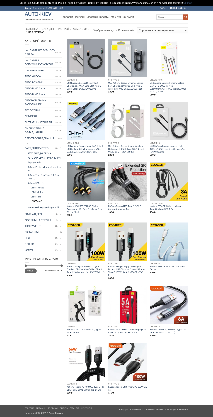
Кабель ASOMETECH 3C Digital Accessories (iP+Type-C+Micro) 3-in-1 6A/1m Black (85, 209)
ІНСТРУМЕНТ (33, 226)
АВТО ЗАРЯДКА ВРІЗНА (39, 153)
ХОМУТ (29, 250)
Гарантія (116, 17)
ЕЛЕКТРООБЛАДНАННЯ (39, 138)
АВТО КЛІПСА (33, 76)
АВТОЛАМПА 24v (35, 94)
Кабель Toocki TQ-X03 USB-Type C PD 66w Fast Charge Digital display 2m (85, 388)
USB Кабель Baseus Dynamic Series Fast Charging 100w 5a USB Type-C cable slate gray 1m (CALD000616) (125, 85)
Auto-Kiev (38, 14)
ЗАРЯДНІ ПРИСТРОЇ (55, 28)
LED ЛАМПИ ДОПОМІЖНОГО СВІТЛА (39, 62)
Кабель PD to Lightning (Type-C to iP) (44, 169)
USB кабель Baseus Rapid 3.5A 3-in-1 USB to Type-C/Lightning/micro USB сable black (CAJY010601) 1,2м (85, 149)
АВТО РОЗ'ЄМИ (34, 82)
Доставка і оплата (98, 17)
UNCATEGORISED (35, 70)
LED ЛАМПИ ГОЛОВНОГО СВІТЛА (40, 52)
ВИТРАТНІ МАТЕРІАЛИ (38, 122)
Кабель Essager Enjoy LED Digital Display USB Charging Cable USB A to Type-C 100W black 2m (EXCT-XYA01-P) (126, 270)
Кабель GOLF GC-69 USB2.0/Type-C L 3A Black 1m (85, 331)
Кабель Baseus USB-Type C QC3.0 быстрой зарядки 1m (124, 207)
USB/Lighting (37, 192)
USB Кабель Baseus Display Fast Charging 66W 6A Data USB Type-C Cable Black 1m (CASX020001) (84, 85)
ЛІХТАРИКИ (32, 232)
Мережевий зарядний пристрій (43, 207)
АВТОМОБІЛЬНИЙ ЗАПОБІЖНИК (35, 102)
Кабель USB (81, 28)
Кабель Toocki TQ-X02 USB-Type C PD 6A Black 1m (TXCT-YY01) (168, 331)
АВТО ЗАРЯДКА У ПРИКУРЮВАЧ (44, 157)
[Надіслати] (185, 17)
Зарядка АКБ (34, 162)
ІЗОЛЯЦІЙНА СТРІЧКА (38, 220)
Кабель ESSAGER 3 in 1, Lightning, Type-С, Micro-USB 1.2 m (166, 207)
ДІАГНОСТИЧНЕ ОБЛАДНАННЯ (34, 130)
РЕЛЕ (28, 237)
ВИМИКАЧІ (31, 116)
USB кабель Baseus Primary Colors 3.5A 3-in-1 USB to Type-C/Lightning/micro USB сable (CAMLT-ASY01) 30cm (168, 87)
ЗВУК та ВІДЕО (33, 214)
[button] (163, 8)
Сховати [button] (188, 2)
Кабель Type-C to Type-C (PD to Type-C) (43, 177)
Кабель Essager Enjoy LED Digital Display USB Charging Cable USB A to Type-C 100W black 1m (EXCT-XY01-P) (85, 269)
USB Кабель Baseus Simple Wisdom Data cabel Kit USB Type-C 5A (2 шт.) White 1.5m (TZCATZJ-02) (126, 149)
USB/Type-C (36, 201)
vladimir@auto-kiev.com (176, 409)
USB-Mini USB (37, 187)
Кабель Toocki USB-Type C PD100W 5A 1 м (127, 388)
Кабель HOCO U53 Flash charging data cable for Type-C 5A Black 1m (127, 331)
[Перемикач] (60, 52)
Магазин (80, 17)
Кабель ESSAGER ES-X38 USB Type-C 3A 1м (168, 268)
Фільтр (30, 271)
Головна (68, 17)
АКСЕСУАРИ (32, 110)
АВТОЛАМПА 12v (35, 88)
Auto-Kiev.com (56, 413)
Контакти (128, 17)
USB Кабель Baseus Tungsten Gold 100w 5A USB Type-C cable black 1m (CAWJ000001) (167, 149)
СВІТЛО (29, 244)
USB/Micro (36, 196)
